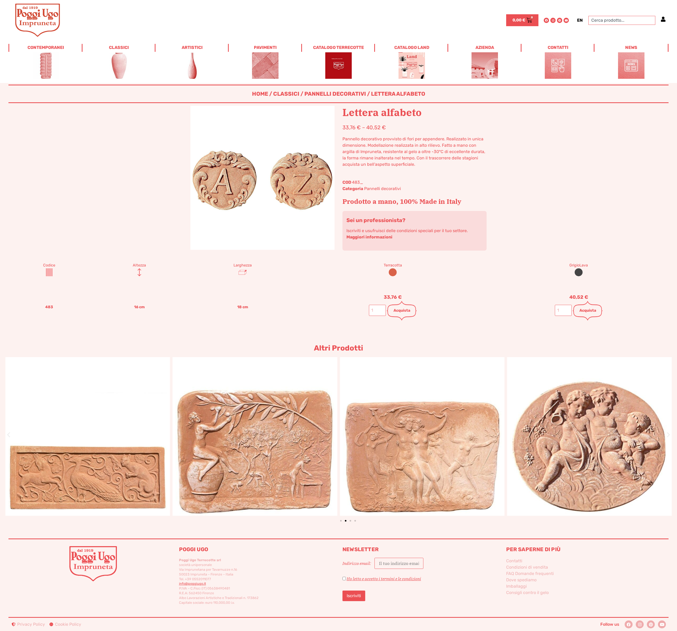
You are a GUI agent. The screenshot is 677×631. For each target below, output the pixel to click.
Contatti (514, 560)
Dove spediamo (521, 579)
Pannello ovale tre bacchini (589, 427)
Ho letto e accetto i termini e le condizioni (384, 578)
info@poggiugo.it (192, 584)
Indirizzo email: (357, 563)
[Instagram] (553, 20)
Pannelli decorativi (335, 94)
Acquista (402, 310)
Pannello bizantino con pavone (87, 427)
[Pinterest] (559, 20)
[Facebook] (546, 20)
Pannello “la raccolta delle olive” (255, 427)
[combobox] (621, 20)
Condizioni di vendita (527, 567)
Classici (286, 94)
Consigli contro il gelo (527, 592)
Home (260, 94)
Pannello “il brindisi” (422, 427)
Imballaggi (516, 586)
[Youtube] (566, 20)
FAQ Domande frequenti (530, 573)
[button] (8, 434)
